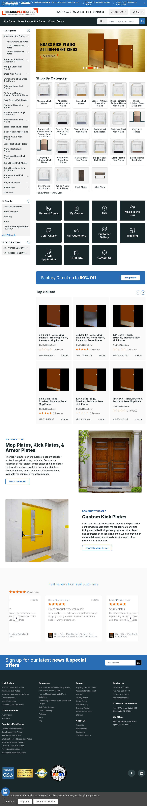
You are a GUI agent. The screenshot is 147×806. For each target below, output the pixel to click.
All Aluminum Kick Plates (17, 42)
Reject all (25, 801)
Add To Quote (54, 320)
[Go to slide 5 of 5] (97, 68)
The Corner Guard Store (16, 248)
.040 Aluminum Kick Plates (15, 46)
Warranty (79, 694)
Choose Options (54, 311)
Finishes (42, 714)
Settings (10, 801)
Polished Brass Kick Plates (13, 87)
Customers (80, 732)
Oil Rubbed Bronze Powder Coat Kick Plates (16, 94)
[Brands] (28, 201)
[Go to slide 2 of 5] (86, 68)
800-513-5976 (11, 2)
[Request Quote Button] (5, 791)
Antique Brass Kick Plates (13, 67)
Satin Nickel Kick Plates (15, 163)
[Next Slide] (143, 292)
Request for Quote (121, 698)
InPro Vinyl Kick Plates (11, 735)
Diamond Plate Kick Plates (13, 705)
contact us (25, 2)
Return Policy (81, 701)
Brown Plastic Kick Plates (13, 138)
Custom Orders (56, 21)
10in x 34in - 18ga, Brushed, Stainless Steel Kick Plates (89, 401)
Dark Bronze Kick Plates (15, 100)
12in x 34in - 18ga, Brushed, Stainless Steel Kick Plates (126, 338)
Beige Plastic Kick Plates (16, 126)
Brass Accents (11, 211)
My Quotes (78, 12)
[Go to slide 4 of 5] (95, 68)
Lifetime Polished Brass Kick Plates (15, 80)
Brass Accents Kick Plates (31, 21)
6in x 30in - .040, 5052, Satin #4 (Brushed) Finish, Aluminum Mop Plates (53, 338)
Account (119, 12)
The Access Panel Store (16, 253)
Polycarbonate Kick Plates (13, 746)
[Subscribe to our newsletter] (139, 662)
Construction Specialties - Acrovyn (16, 227)
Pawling (8, 216)
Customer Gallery (83, 735)
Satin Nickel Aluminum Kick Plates (15, 169)
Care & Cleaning (45, 711)
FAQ (40, 721)
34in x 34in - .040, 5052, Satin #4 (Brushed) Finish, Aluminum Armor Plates (90, 338)
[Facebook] (132, 773)
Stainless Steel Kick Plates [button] (13, 176)
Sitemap (79, 715)
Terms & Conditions (84, 711)
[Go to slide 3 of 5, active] (90, 68)
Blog (88, 12)
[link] (73, 635)
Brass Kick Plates (9, 698)
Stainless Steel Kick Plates (13, 687)
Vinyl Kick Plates (9, 701)
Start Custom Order (97, 548)
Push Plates (7, 715)
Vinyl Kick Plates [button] (12, 182)
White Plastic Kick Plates (13, 150)
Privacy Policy (82, 698)
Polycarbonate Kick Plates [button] (13, 120)
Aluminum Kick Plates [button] (14, 36)
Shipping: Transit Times (86, 687)
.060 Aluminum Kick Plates (15, 52)
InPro (6, 221)
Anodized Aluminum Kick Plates (15, 694)
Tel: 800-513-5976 (121, 687)
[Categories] (28, 30)
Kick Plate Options (46, 707)
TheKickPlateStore (13, 206)
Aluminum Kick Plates (11, 691)
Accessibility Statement (86, 691)
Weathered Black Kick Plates (14, 157)
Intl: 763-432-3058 (121, 694)
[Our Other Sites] (28, 242)
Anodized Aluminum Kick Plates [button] (13, 60)
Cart (138, 12)
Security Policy (82, 705)
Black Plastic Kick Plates (16, 131)
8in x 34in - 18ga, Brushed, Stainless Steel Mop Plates (52, 401)
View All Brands (9, 235)
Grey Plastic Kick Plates (15, 144)
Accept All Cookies (45, 801)
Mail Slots (8, 192)
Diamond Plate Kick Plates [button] (13, 106)
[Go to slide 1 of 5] (83, 68)
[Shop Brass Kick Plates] (90, 50)
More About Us (17, 481)
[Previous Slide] (138, 292)
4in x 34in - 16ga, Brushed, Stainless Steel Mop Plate (128, 400)
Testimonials (81, 729)
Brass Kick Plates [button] (12, 74)
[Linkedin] (141, 773)
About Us (80, 725)
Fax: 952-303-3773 (121, 691)
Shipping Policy (82, 708)
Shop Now (130, 277)
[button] (16, 618)
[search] (142, 21)
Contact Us (98, 12)
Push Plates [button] (10, 187)
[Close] (143, 3)
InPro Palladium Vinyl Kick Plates (14, 113)
